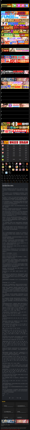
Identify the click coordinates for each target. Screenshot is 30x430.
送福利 (22, 175)
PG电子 (14, 175)
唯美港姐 (20, 148)
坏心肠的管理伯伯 (19, 417)
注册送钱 (17, 175)
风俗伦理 (26, 159)
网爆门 (26, 155)
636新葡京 (27, 178)
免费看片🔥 (23, 178)
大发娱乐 (15, 178)
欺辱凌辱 (8, 150)
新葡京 (24, 175)
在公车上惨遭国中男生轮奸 (7, 411)
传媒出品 (8, 157)
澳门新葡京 (12, 178)
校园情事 (14, 159)
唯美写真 (20, 155)
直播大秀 (27, 180)
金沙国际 (16, 180)
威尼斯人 (2, 175)
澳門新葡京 (18, 178)
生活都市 (8, 159)
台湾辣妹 (8, 148)
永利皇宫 (21, 178)
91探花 (14, 150)
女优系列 (14, 152)
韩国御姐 (14, 148)
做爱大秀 (25, 180)
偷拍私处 (2, 178)
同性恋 (26, 157)
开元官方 (11, 180)
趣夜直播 (5, 178)
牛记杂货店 (18, 411)
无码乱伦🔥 (8, 180)
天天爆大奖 (14, 180)
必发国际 (10, 178)
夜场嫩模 (7, 178)
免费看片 (22, 180)
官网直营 (9, 175)
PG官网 (4, 175)
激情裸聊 (2, 180)
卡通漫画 (8, 155)
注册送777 (19, 175)
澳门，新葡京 (19, 180)
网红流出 (20, 150)
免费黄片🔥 (5, 180)
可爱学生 (20, 152)
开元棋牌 (7, 175)
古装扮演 (8, 152)
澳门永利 (12, 175)
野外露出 (26, 150)
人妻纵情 (20, 159)
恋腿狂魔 (26, 152)
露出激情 (14, 155)
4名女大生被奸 (6, 417)
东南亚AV (26, 148)
